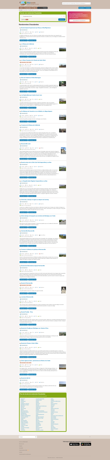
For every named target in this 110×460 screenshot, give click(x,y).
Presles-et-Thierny (54, 412)
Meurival (37, 420)
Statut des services (51, 457)
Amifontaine (23, 401)
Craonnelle (23, 430)
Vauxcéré (52, 422)
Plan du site (21, 443)
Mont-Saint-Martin (39, 421)
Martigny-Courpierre (40, 416)
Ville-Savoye (53, 427)
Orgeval (52, 400)
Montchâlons (38, 424)
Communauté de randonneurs (25, 454)
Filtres (25, 19)
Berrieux (22, 407)
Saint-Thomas (53, 418)
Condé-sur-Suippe (24, 425)
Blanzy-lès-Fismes (24, 410)
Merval (37, 419)
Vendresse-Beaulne (54, 424)
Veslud (52, 425)
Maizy (37, 415)
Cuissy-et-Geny (39, 400)
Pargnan (52, 406)
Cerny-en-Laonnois (24, 416)
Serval (52, 420)
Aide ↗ (34, 8)
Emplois (20, 446)
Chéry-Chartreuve (24, 421)
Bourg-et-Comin (24, 414)
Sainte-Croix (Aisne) (54, 419)
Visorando (21, 10)
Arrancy (22, 402)
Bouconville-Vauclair (25, 412)
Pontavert (53, 410)
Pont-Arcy (53, 409)
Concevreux (23, 424)
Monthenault (38, 425)
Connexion (88, 8)
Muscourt (38, 428)
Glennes (37, 404)
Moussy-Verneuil (39, 427)
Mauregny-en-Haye (39, 418)
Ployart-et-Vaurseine (55, 408)
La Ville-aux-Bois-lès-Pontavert (41, 412)
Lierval (37, 413)
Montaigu (38, 422)
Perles (52, 407)
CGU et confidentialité (23, 441)
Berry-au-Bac (23, 408)
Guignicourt (38, 407)
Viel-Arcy (52, 426)
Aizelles (22, 400)
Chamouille (23, 418)
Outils (21, 8)
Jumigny (37, 409)
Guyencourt (38, 408)
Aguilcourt (23, 398)
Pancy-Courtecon (54, 403)
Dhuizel (37, 401)
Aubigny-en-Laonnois (25, 403)
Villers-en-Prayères (54, 428)
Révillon (52, 413)
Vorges (52, 430)
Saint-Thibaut (53, 416)
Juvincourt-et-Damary (40, 410)
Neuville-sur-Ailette (39, 430)
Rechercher (62, 19)
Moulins (37, 426)
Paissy (52, 402)
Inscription (81, 8)
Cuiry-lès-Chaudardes (40, 398)
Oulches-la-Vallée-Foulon (55, 401)
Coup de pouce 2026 (23, 450)
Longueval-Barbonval (40, 414)
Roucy (52, 414)
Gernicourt (38, 403)
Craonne (22, 428)
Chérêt (22, 419)
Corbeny (22, 426)
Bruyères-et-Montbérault (25, 415)
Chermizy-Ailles (24, 420)
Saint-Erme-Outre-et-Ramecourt (57, 415)
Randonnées (28, 8)
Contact (20, 452)
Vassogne (53, 421)
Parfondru (53, 404)
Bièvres (22, 409)
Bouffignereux (23, 413)
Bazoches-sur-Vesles (25, 404)
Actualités (21, 448)
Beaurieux (23, 406)
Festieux (37, 402)
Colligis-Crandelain (24, 422)
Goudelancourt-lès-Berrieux (41, 406)
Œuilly (52, 398)
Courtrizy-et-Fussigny (25, 427)
